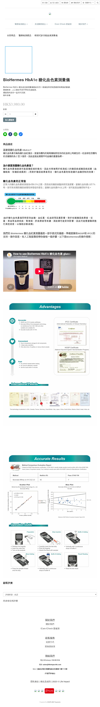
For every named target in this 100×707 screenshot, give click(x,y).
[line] (5, 134)
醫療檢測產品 (20, 24)
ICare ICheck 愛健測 (63, 24)
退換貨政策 (50, 646)
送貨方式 (50, 641)
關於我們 (82, 24)
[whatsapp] (15, 134)
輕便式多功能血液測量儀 (46, 35)
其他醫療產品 (40, 24)
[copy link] (21, 134)
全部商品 (11, 35)
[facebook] (10, 134)
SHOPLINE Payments (53, 702)
